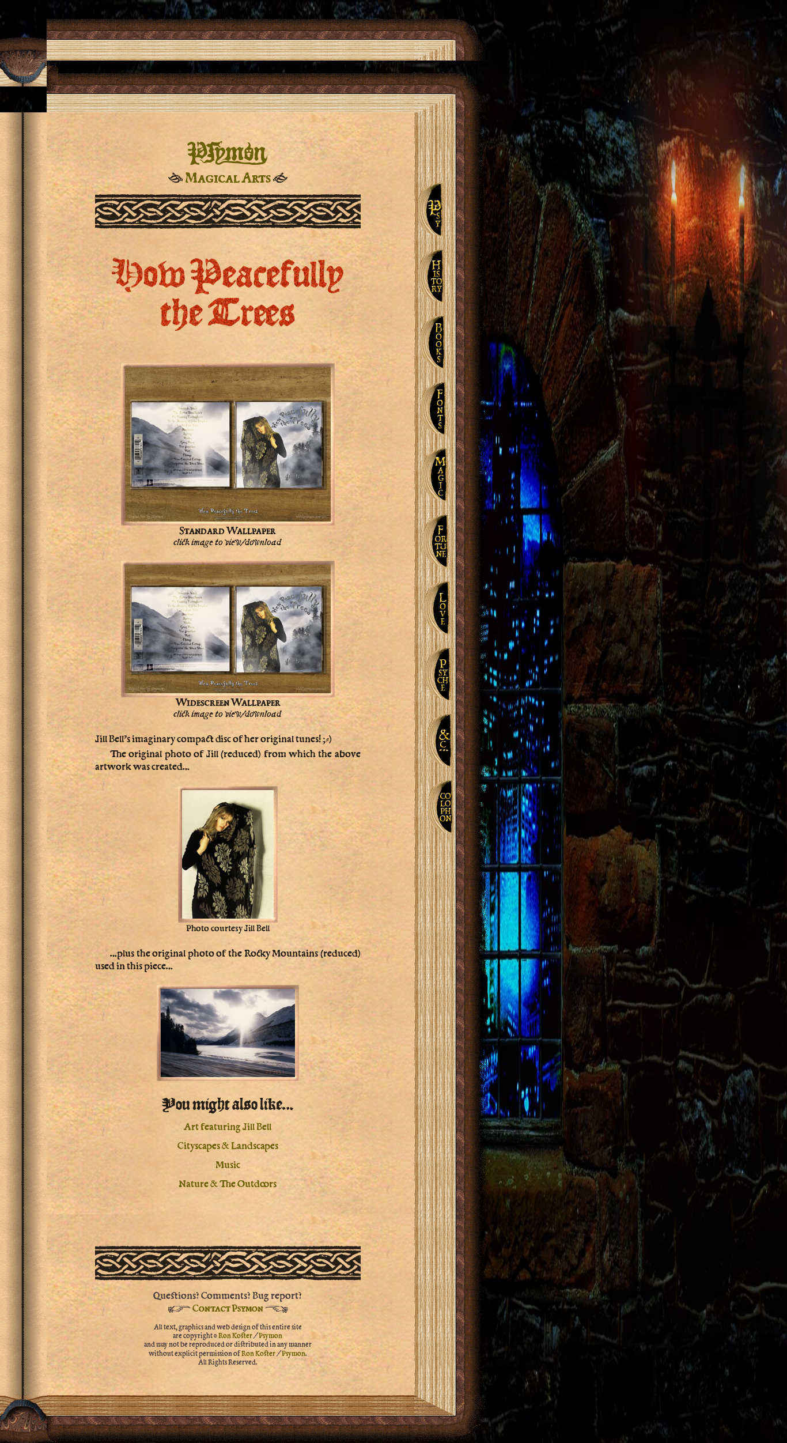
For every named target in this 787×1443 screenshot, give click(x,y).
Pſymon (227, 152)
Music (227, 1164)
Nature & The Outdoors (228, 1183)
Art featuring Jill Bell (227, 1126)
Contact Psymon (227, 1308)
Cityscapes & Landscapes (227, 1145)
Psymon (270, 1335)
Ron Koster (235, 1335)
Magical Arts (228, 178)
